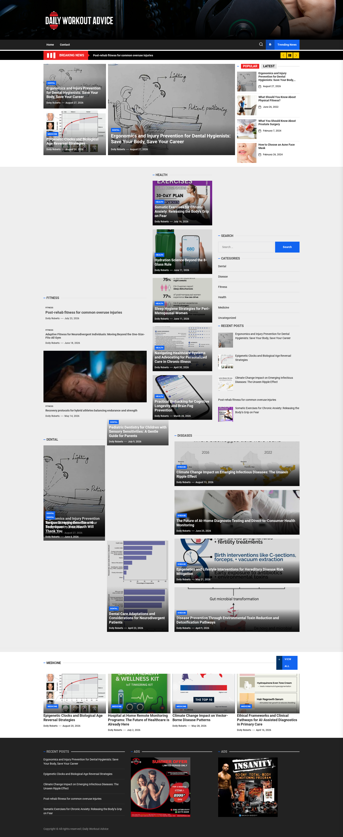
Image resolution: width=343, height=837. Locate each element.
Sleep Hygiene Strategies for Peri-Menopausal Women (182, 311)
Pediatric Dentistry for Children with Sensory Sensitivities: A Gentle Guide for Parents (138, 431)
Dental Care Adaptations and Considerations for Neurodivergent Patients (137, 618)
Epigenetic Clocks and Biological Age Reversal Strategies (72, 141)
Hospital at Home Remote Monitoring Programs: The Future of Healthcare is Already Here (138, 719)
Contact (65, 44)
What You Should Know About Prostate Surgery (277, 122)
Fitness (222, 286)
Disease (223, 276)
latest (269, 66)
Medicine (223, 307)
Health (222, 297)
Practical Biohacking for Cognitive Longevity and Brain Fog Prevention (182, 405)
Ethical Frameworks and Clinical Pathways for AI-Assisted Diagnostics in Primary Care (267, 719)
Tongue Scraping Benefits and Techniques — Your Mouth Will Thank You (69, 526)
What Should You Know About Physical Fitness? (277, 98)
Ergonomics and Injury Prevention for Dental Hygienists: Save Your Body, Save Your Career (276, 78)
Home (50, 44)
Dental (222, 266)
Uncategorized (227, 317)
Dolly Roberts (118, 149)
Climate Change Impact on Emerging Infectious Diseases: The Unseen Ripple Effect (81, 786)
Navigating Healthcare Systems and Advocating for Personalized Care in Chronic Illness (181, 357)
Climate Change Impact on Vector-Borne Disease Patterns (200, 717)
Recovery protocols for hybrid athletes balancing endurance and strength (91, 410)
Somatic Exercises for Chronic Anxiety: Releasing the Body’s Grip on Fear (182, 211)
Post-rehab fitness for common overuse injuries (83, 312)
